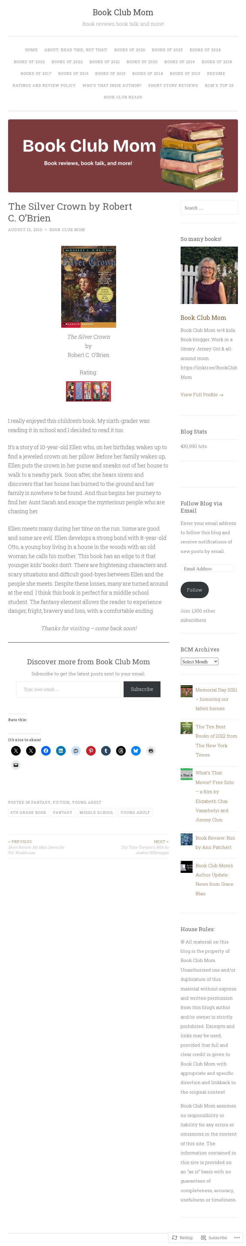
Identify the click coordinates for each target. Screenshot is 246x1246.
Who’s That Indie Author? (112, 85)
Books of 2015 (110, 73)
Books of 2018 (217, 61)
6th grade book (28, 812)
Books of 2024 (205, 49)
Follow (194, 590)
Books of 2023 (29, 61)
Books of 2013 (185, 73)
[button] (88, 391)
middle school (97, 812)
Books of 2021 (104, 61)
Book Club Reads (123, 97)
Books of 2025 (167, 49)
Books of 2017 (36, 73)
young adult (135, 812)
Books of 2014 (147, 73)
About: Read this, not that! (76, 49)
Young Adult (86, 802)
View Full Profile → (202, 394)
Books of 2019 (179, 61)
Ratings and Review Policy (44, 85)
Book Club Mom (123, 12)
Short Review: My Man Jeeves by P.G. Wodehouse (36, 847)
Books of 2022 (67, 61)
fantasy (63, 812)
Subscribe (142, 689)
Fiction (61, 802)
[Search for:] (209, 208)
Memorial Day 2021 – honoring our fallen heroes (216, 699)
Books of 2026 (129, 49)
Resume (216, 73)
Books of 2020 (142, 61)
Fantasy (40, 802)
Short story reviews (173, 85)
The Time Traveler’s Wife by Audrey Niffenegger (145, 847)
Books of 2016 (73, 73)
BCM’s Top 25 (219, 85)
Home (31, 49)
